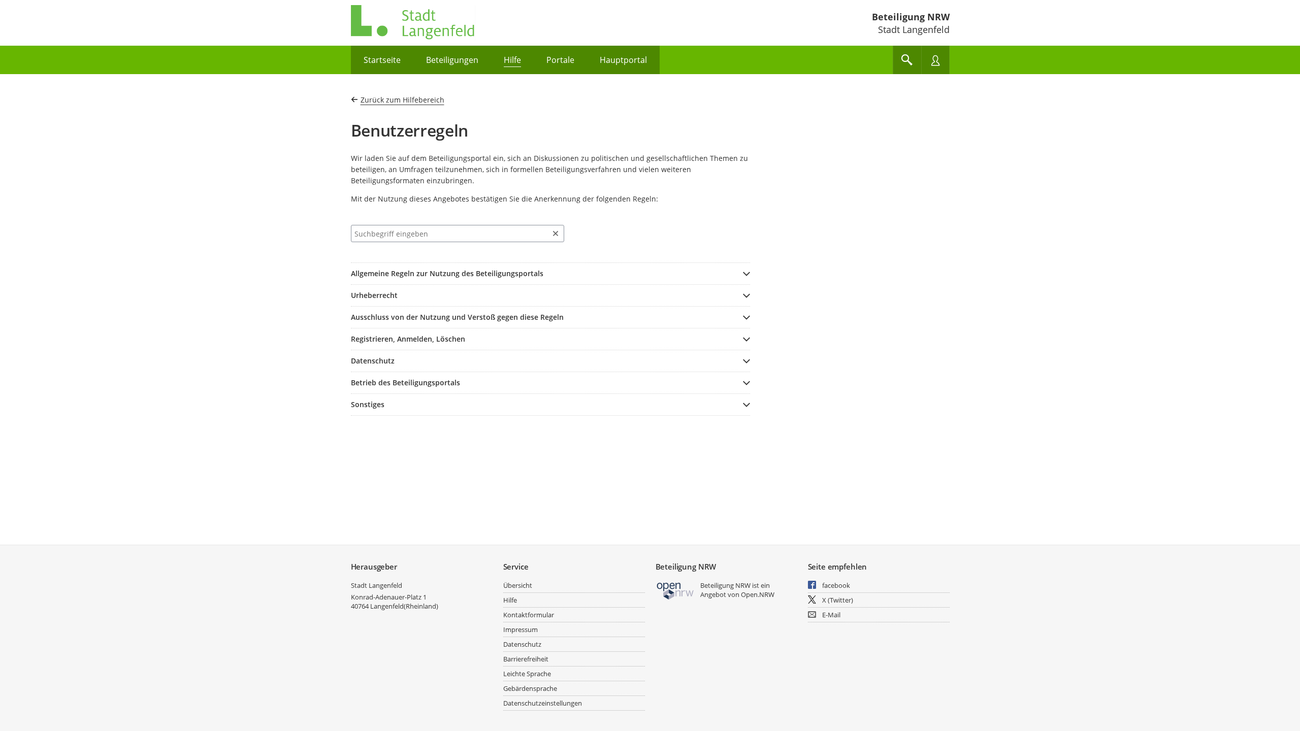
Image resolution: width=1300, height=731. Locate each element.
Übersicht (517, 585)
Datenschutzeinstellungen (542, 703)
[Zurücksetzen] (555, 233)
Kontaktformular (528, 614)
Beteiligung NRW (911, 17)
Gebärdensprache (530, 688)
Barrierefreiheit (525, 658)
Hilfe (510, 600)
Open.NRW (757, 594)
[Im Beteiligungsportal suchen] (907, 60)
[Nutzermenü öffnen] (935, 60)
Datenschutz (522, 644)
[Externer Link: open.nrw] (676, 590)
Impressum (520, 629)
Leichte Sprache (527, 673)
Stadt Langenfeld (376, 585)
